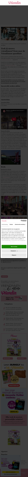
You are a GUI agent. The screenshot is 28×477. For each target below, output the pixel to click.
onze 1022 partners (9, 231)
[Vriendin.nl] (14, 2)
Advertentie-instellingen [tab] (20, 224)
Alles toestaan (14, 246)
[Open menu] (3, 2)
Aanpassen (13, 250)
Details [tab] (11, 224)
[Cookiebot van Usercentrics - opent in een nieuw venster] (21, 221)
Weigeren (14, 255)
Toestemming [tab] (4, 224)
